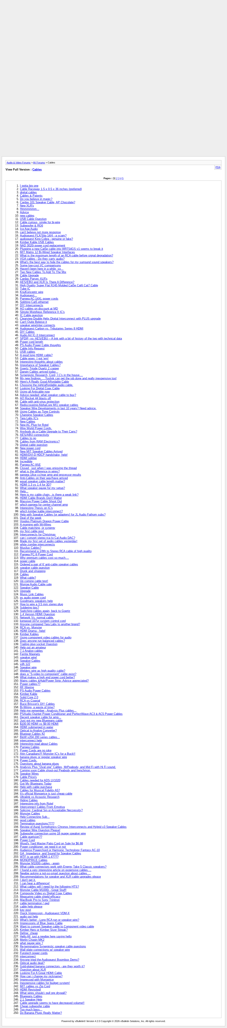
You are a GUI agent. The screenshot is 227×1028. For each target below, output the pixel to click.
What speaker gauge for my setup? (42, 488)
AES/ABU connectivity (34, 434)
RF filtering (27, 687)
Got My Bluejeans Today (36, 783)
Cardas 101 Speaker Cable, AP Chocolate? (47, 202)
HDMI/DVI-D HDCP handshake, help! (44, 454)
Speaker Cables (30, 660)
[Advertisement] (113, 12)
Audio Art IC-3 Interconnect (37, 335)
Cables (37, 169)
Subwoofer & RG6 (31, 225)
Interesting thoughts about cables (41, 361)
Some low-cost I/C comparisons (40, 265)
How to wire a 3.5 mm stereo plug (41, 604)
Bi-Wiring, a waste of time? (37, 707)
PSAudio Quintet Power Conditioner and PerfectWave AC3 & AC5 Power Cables (71, 714)
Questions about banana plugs (39, 763)
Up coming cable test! (34, 581)
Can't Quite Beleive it (33, 322)
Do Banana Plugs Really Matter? (41, 1012)
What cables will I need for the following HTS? (49, 886)
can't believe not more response (40, 232)
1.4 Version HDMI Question (37, 614)
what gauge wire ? (31, 943)
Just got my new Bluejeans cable (41, 720)
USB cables (27, 351)
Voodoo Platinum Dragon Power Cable (44, 521)
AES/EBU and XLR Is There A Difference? (47, 282)
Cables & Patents (31, 195)
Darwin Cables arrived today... (39, 371)
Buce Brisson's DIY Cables (37, 704)
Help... (24, 491)
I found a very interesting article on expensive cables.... (55, 870)
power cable (27, 561)
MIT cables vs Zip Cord (35, 986)
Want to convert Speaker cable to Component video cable (57, 926)
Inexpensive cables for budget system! (45, 983)
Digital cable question (33, 444)
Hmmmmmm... (29, 209)
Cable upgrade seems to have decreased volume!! (52, 1003)
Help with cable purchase (36, 787)
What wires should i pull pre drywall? (43, 993)
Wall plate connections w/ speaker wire (45, 949)
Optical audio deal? (32, 963)
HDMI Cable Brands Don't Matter (41, 498)
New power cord (30, 448)
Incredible (26, 461)
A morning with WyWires (35, 524)
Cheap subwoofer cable (35, 1006)
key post (25, 910)
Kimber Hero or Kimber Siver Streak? (44, 929)
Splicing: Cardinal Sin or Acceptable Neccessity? (51, 810)
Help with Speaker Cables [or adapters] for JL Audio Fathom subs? (63, 514)
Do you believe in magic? (36, 199)
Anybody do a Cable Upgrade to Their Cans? (48, 431)
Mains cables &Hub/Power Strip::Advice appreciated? (54, 680)
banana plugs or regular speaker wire (43, 757)
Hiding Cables (29, 800)
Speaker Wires (29, 773)
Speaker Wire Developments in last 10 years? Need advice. (58, 408)
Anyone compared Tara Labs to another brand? (50, 624)
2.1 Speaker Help (31, 999)
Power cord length (31, 341)
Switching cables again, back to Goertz (45, 611)
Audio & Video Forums (19, 162)
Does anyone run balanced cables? (42, 640)
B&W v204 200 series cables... (40, 737)
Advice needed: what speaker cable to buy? (48, 395)
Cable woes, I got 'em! (34, 358)
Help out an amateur (33, 647)
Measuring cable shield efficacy (40, 896)
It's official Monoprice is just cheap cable (46, 793)
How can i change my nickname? (41, 976)
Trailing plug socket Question (38, 644)
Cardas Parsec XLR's (33, 278)
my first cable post (32, 531)
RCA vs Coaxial (30, 700)
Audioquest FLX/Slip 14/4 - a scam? (43, 235)
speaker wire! (28, 657)
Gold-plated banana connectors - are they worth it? (52, 966)
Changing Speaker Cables (36, 415)
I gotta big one (29, 185)
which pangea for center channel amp (44, 504)
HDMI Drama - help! (32, 630)
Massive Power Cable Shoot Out (41, 501)
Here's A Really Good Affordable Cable (44, 381)
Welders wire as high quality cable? (42, 670)
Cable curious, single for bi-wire (40, 222)
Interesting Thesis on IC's (36, 508)
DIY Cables (27, 332)
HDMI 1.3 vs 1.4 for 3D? (35, 484)
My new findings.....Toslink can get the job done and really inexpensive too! (68, 378)
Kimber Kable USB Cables (37, 242)
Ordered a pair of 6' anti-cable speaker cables (49, 564)
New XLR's (27, 205)
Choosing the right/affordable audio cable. (46, 385)
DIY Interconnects (31, 305)
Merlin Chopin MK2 (32, 939)
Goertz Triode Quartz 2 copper (39, 368)
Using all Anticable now (35, 391)
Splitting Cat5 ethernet (34, 302)
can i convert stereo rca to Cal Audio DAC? (47, 537)
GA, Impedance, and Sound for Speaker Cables (50, 853)
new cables (27, 215)
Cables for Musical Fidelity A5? (40, 790)
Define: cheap (29, 933)
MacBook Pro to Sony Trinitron (40, 900)
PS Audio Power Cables (35, 690)
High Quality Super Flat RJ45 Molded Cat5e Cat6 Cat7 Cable (59, 285)
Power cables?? (30, 684)
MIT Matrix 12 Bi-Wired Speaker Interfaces (47, 252)
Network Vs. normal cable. (37, 617)
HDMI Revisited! (30, 989)
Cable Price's (28, 777)
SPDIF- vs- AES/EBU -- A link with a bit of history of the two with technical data (71, 338)
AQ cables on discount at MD (39, 308)
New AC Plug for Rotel (34, 425)
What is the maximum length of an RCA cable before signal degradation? (66, 255)
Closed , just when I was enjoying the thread (48, 468)
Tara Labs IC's (29, 418)
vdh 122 (25, 664)
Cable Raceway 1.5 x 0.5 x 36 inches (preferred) (51, 189)
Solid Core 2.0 (29, 697)
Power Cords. (28, 760)
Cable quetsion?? (31, 836)
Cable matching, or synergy (37, 528)
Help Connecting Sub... (35, 817)
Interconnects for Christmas (38, 534)
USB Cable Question (33, 219)
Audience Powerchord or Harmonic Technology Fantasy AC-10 (60, 850)
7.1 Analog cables (31, 650)
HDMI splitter (28, 458)
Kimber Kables (29, 634)
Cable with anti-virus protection (39, 401)
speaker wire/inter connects (37, 325)
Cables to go (28, 438)
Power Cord (27, 840)
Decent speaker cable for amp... (40, 717)
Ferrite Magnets (30, 654)
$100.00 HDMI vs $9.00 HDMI (39, 723)
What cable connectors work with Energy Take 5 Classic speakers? (63, 866)
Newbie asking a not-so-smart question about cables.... (55, 873)
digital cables (28, 192)
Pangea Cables (29, 747)
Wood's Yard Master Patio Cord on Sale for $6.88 (51, 843)
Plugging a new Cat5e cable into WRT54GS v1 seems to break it (61, 248)
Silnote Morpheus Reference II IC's (42, 312)
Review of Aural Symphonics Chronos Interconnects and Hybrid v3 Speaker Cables (73, 826)
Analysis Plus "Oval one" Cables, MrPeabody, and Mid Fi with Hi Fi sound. (68, 767)
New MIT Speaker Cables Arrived (41, 451)
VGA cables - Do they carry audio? (42, 258)
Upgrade (25, 591)
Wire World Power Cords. (36, 428)
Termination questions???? (37, 823)
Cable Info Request (32, 348)
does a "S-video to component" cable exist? (48, 674)
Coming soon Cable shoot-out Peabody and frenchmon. (55, 770)
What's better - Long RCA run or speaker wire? (49, 919)
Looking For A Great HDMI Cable (41, 973)
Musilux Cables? (30, 547)
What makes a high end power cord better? (47, 677)
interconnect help (31, 740)
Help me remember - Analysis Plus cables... (48, 710)
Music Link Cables (32, 594)
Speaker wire (28, 667)
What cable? (28, 577)
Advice (24, 212)
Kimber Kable (28, 694)
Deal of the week (30, 518)
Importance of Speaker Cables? (40, 365)
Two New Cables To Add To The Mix (43, 272)
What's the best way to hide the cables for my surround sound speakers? (67, 262)
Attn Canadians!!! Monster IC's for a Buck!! (47, 753)
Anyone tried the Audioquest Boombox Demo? (49, 959)
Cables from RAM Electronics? (40, 441)
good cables (27, 820)
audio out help (29, 916)
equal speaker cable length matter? (42, 481)
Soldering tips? (29, 607)
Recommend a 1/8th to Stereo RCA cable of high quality (56, 551)
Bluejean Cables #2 (32, 733)
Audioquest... (28, 295)
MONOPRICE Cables (33, 860)
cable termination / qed (34, 903)
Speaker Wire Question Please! (40, 830)
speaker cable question (35, 567)
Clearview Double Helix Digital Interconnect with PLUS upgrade (60, 318)
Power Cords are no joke (35, 750)
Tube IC (25, 288)
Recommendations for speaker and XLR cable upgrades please (60, 876)
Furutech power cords (34, 953)
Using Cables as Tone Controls (40, 411)
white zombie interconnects (37, 544)
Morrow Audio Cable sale (36, 584)
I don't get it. (28, 880)
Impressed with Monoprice (37, 979)
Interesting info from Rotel (36, 803)
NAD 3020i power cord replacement (42, 245)
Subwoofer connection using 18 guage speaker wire (53, 833)
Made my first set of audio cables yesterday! (48, 541)
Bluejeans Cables (31, 996)
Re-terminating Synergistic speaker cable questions (53, 946)
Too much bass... (31, 1009)
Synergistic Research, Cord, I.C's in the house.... (51, 375)
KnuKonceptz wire (31, 292)
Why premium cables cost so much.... (44, 557)
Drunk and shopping (32, 571)
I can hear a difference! (35, 883)
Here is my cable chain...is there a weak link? (49, 494)
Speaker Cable (29, 587)
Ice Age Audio (29, 229)
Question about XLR (33, 969)
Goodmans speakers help (36, 601)
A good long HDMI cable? (36, 355)
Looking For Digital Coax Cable (40, 388)
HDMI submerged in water (36, 727)
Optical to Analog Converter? (38, 730)
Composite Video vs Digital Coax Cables (46, 893)
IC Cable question (31, 315)
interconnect (28, 956)
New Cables (27, 421)
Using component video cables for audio (45, 637)
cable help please (31, 906)
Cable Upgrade (29, 275)
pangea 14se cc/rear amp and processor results (50, 474)
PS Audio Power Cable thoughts (40, 345)
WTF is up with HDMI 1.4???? (39, 856)
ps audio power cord (33, 597)
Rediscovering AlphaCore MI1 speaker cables (49, 405)
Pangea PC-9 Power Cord (36, 554)
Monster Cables (30, 813)
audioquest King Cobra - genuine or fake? (46, 239)
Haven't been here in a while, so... (41, 268)
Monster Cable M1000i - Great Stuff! (43, 890)
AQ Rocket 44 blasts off (35, 398)
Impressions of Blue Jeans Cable (41, 923)
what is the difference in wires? (40, 471)
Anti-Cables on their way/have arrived (44, 478)
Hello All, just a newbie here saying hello (46, 936)
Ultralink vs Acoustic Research (39, 797)
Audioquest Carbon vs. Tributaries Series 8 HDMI (51, 328)
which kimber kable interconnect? (41, 511)
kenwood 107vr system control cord (43, 621)
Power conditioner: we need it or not (43, 846)
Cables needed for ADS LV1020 (40, 780)
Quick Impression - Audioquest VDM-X (45, 913)
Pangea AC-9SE (30, 464)
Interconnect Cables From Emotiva (42, 807)
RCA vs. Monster (31, 627)
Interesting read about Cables (39, 743)
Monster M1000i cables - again (39, 863)
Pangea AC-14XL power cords (39, 298)
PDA (217, 167)
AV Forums (39, 162)
